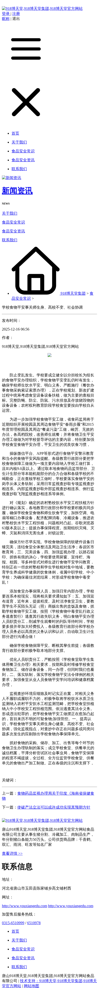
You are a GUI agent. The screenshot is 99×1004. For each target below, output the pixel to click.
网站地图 (31, 986)
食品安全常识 (13, 222)
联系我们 (9, 240)
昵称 (6, 19)
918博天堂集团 (73, 293)
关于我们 (9, 213)
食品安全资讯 (13, 231)
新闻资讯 (17, 190)
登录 (6, 14)
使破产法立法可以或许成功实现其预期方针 (53, 807)
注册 (16, 14)
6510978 (34, 923)
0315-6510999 (13, 923)
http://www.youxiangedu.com (24, 906)
